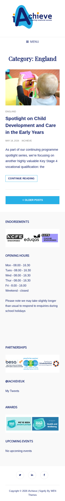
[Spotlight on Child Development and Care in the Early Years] (32, 87)
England (10, 111)
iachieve (27, 140)
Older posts (34, 200)
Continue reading (22, 179)
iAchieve (32, 491)
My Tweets (12, 391)
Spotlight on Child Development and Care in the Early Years (30, 125)
